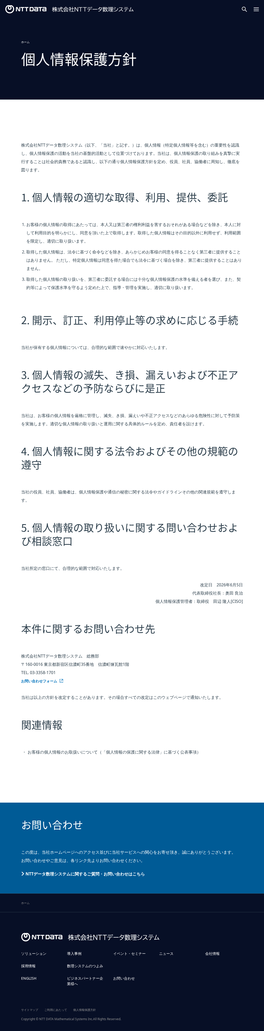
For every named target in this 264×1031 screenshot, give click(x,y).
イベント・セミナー (129, 953)
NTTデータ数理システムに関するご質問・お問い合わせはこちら (85, 874)
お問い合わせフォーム (39, 681)
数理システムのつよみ (85, 965)
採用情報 (28, 965)
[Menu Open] (256, 9)
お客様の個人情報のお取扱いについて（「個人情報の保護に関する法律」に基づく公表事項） (114, 752)
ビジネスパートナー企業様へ (85, 981)
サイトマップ (29, 1010)
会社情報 (212, 953)
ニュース (166, 953)
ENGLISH (28, 978)
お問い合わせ (124, 978)
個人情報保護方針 (84, 1010)
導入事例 (74, 953)
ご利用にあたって (55, 1010)
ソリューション (33, 953)
